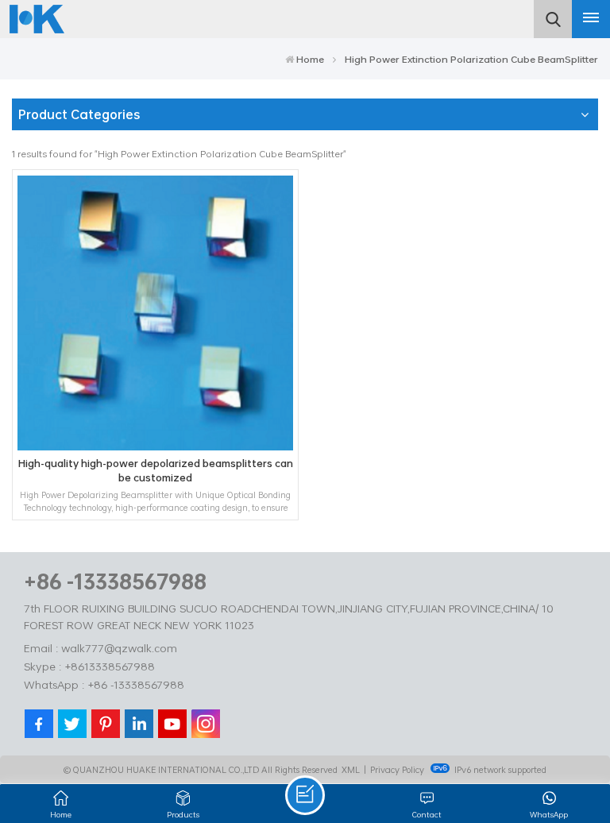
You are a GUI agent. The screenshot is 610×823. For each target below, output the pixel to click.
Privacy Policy (397, 769)
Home (310, 59)
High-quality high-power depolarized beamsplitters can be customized (155, 471)
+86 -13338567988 (115, 581)
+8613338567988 (109, 666)
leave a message (305, 795)
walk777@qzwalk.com (119, 647)
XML (351, 769)
